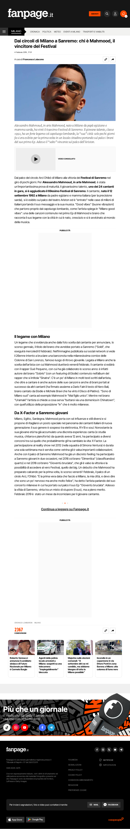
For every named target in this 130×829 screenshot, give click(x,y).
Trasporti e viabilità (93, 31)
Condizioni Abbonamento (80, 780)
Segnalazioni (74, 765)
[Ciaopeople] (116, 820)
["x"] (33, 727)
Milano (37, 623)
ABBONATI (94, 14)
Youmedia (73, 760)
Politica (46, 31)
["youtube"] (24, 727)
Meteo (57, 31)
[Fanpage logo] (26, 14)
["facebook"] (42, 727)
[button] (113, 59)
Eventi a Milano (72, 31)
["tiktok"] (6, 727)
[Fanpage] (17, 749)
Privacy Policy (75, 770)
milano (16, 31)
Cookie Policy (75, 775)
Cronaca (35, 31)
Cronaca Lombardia (23, 623)
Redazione (73, 785)
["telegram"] (51, 727)
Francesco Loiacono (33, 59)
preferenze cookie (77, 790)
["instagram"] (15, 727)
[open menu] (4, 32)
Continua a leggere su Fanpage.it (65, 509)
